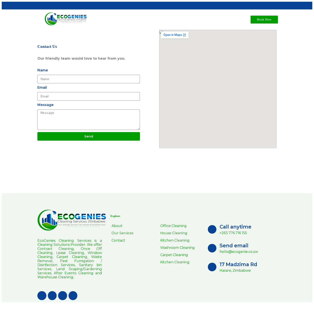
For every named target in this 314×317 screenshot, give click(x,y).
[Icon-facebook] (41, 295)
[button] (264, 20)
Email (42, 88)
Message (45, 105)
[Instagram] (73, 295)
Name (42, 70)
